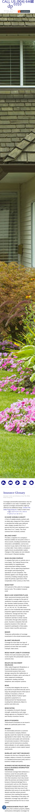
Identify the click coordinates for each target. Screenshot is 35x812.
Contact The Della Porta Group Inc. (16, 509)
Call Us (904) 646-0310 (17, 3)
